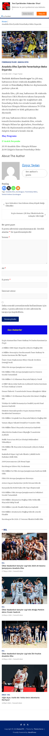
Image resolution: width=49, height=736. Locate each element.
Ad (4, 268)
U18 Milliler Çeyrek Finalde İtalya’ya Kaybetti (20, 507)
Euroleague (20, 192)
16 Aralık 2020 (6, 74)
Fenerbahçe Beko (31, 192)
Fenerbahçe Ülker (9, 62)
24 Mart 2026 (6, 703)
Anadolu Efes (23, 62)
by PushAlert (7, 16)
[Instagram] (24, 724)
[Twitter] (27, 724)
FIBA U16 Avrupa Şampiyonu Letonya (17, 367)
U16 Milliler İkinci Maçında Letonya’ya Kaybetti (21, 427)
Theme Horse (38, 729)
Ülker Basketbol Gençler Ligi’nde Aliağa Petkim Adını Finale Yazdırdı (23, 610)
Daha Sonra (27, 13)
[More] (18, 188)
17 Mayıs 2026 (7, 571)
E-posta (6, 279)
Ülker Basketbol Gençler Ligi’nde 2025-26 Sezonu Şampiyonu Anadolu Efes (23, 567)
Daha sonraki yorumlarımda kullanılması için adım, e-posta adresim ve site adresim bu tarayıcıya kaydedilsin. (24, 308)
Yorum (6, 237)
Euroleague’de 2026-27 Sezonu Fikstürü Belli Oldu (22, 519)
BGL (5, 529)
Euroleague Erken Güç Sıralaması (16, 466)
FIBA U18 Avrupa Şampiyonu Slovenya (17, 478)
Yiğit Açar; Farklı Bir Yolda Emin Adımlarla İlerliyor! (20, 698)
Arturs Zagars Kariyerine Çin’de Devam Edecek (21, 483)
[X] (9, 188)
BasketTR (20, 729)
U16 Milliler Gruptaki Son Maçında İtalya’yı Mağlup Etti (24, 418)
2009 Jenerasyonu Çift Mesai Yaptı (16, 462)
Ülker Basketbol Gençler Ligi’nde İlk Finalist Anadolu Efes (21, 654)
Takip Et (42, 13)
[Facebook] (4, 188)
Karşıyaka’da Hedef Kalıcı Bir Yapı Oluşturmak (21, 488)
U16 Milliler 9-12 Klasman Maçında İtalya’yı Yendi (22, 379)
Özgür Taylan (17, 74)
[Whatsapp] (13, 188)
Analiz (4, 695)
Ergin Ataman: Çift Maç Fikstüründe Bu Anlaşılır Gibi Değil (27, 214)
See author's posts (32, 173)
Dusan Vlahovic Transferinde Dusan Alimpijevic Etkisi (24, 391)
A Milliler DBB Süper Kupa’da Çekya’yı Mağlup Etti (22, 348)
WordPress (32, 732)
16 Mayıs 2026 (7, 615)
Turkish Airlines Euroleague (11, 194)
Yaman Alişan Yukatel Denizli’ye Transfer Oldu (21, 423)
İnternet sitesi (8, 291)
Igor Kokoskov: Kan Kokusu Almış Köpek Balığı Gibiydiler (24, 204)
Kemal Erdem (18, 571)
